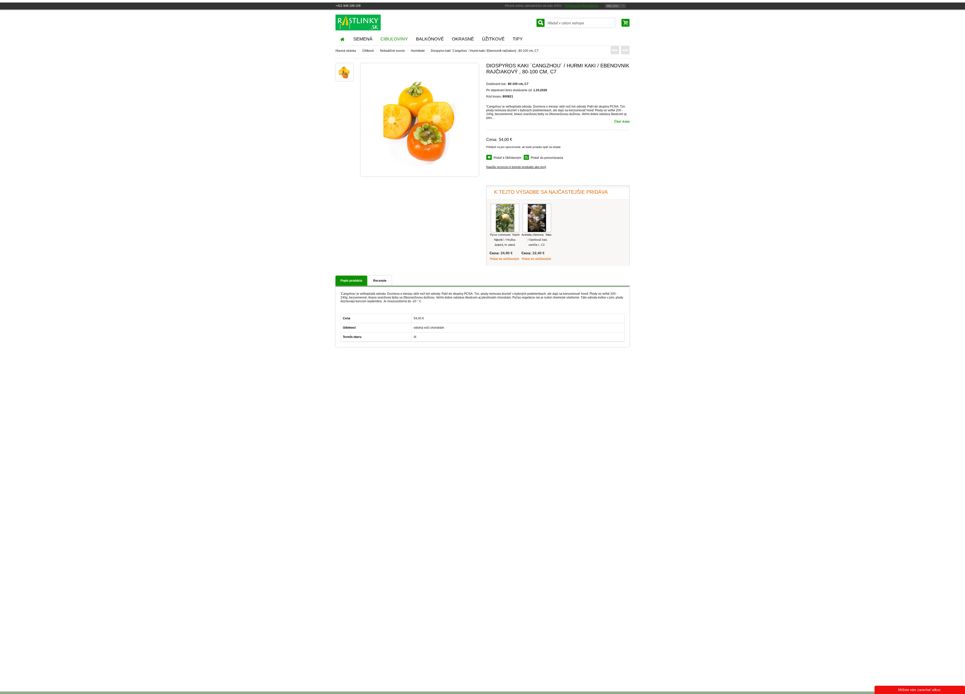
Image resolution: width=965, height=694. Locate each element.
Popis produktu (351, 280)
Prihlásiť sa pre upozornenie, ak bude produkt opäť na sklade (523, 146)
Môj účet (612, 6)
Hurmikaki (418, 51)
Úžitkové (368, 51)
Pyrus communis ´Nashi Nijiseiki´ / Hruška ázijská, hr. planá (504, 239)
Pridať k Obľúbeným (507, 158)
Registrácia (590, 6)
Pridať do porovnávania (547, 158)
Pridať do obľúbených (504, 258)
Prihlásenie (572, 6)
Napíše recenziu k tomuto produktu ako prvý (516, 167)
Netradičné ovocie (392, 51)
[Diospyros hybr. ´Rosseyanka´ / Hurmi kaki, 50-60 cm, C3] (625, 50)
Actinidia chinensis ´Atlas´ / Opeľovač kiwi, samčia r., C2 (536, 239)
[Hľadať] (541, 23)
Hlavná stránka (345, 51)
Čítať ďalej (622, 121)
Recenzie (380, 280)
